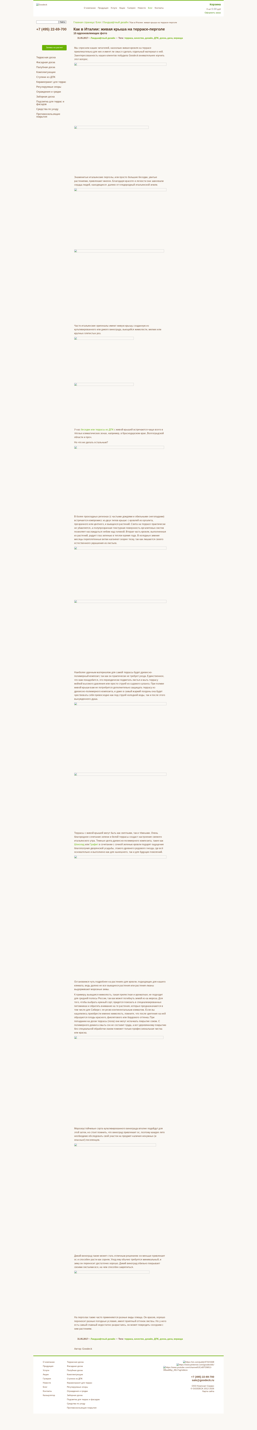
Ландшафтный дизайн (103, 38)
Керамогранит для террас (51, 82)
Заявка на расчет (54, 47)
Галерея (131, 8)
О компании (90, 8)
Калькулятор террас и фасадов (51, 37)
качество (139, 38)
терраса (128, 38)
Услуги (114, 8)
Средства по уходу (47, 109)
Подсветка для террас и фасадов (50, 103)
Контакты (159, 8)
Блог (150, 8)
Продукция (103, 8)
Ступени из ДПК (45, 77)
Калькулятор (49, 1395)
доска (163, 38)
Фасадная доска (45, 62)
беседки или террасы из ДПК (97, 429)
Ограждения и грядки (48, 91)
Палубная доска (45, 67)
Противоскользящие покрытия (48, 115)
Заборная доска (45, 96)
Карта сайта (208, 1391)
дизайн (149, 38)
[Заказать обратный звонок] (38, 48)
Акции (122, 8)
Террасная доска (46, 57)
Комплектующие (45, 72)
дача (170, 38)
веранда (178, 38)
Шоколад (79, 844)
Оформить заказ (213, 12)
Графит (94, 844)
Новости (142, 8)
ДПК (156, 38)
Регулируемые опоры (48, 86)
